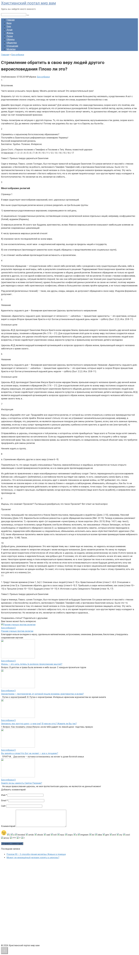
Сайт (3, 806)
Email (4, 800)
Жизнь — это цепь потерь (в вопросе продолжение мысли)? (31, 664)
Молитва (11, 49)
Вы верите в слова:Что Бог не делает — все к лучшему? (29, 753)
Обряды (11, 39)
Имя (4, 795)
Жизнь (10, 33)
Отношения (12, 46)
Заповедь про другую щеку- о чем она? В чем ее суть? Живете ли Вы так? (39, 723)
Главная (11, 20)
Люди (10, 36)
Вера (9, 23)
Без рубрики (43, 77)
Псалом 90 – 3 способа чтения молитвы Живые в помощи (36, 854)
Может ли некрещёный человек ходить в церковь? (33, 857)
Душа (9, 29)
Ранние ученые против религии (17, 631)
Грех (9, 26)
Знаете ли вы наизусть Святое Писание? (21, 783)
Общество (12, 42)
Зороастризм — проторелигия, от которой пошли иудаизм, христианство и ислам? (42, 694)
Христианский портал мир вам (28, 3)
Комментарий (8, 826)
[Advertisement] (21, 902)
